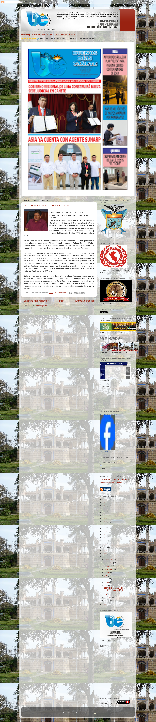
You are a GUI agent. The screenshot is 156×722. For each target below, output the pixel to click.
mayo (107, 582)
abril (106, 585)
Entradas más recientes (36, 300)
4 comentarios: (61, 293)
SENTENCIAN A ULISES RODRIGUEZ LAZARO (47, 205)
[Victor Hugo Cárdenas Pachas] (107, 449)
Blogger (95, 713)
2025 (105, 502)
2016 (105, 531)
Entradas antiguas (84, 300)
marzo (107, 594)
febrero (108, 597)
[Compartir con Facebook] (82, 293)
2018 (105, 525)
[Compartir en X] (79, 293)
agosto (107, 572)
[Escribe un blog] (77, 293)
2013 (105, 541)
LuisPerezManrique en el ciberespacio (114, 479)
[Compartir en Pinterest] (84, 293)
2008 (105, 557)
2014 (105, 538)
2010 (105, 550)
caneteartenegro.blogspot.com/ (112, 482)
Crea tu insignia (104, 451)
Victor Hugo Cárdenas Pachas (109, 414)
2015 (105, 534)
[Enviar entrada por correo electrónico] (70, 293)
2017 (105, 528)
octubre (108, 566)
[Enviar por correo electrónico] (75, 293)
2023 (105, 509)
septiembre (109, 569)
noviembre (109, 563)
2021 (105, 515)
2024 (105, 506)
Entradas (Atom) (41, 306)
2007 (105, 604)
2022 (105, 512)
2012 (105, 544)
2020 (105, 518)
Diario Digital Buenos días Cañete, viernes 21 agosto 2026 (48, 35)
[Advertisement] (111, 684)
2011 (105, 547)
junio (107, 579)
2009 (105, 554)
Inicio (62, 300)
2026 (105, 499)
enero (107, 600)
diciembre (109, 560)
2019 (105, 522)
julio (106, 576)
